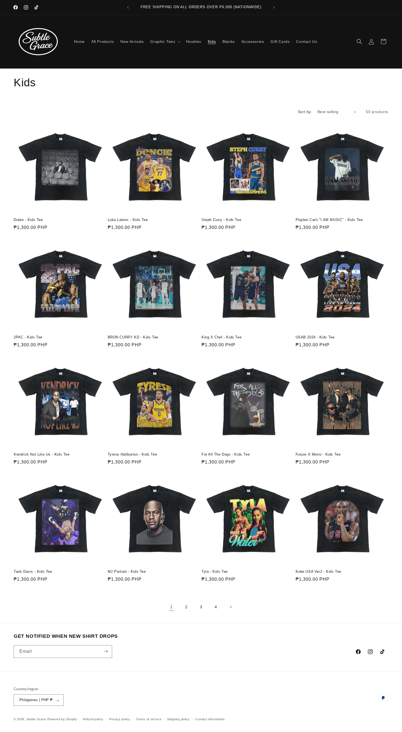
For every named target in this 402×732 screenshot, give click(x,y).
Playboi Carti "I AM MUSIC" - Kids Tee (329, 220)
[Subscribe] (106, 651)
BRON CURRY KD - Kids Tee (133, 337)
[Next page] (231, 607)
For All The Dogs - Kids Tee (226, 454)
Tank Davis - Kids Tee (33, 571)
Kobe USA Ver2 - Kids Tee (318, 571)
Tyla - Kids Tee (215, 571)
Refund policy (93, 719)
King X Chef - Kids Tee (221, 337)
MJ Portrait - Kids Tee (127, 571)
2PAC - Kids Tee (28, 337)
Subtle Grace (36, 719)
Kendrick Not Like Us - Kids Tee (42, 454)
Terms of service (148, 719)
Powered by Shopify (62, 719)
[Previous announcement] (128, 7)
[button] (164, 41)
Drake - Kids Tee (28, 220)
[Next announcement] (274, 7)
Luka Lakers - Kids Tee (128, 220)
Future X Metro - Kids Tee (318, 454)
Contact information (210, 719)
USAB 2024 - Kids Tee (315, 337)
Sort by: (305, 112)
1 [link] (171, 606)
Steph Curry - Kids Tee (221, 220)
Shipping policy (178, 719)
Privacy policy (119, 719)
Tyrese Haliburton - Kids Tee (132, 454)
